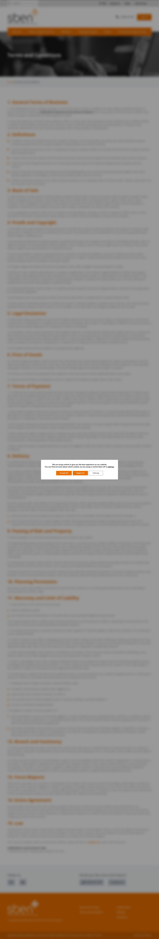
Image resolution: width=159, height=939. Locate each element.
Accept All (64, 473)
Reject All (80, 473)
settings (111, 467)
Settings (96, 473)
